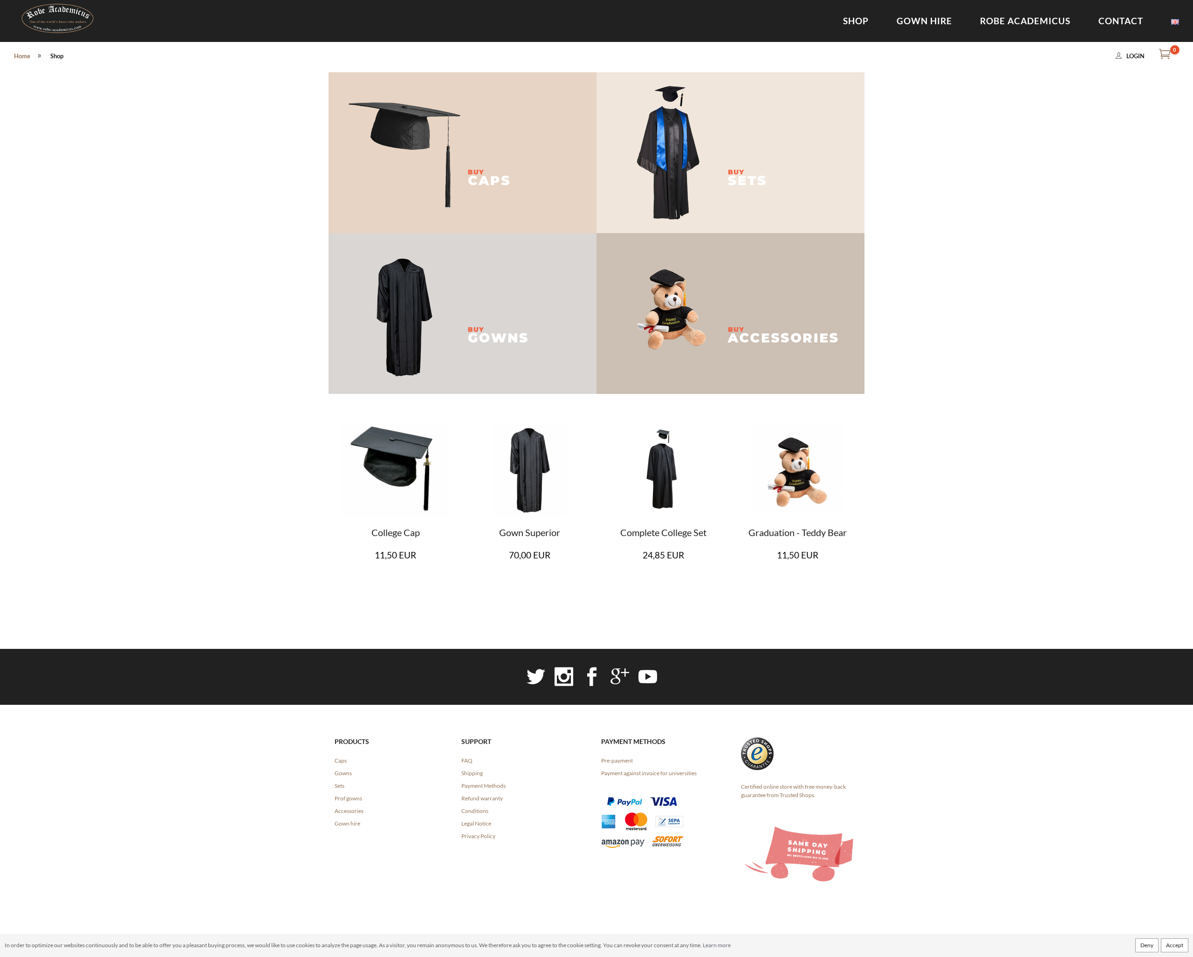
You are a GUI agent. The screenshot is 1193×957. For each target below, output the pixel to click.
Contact (1120, 20)
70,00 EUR (529, 555)
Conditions (474, 810)
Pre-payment (617, 760)
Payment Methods (483, 785)
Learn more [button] (717, 945)
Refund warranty (482, 798)
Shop (856, 20)
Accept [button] (1174, 945)
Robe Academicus (1025, 20)
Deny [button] (1146, 945)
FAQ (467, 760)
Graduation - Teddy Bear (797, 532)
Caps (341, 760)
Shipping (472, 773)
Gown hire (924, 20)
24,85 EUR (663, 555)
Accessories (349, 810)
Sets (339, 785)
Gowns (343, 773)
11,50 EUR (395, 555)
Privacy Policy (478, 836)
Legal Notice (476, 823)
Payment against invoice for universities (649, 773)
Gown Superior (529, 532)
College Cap (395, 532)
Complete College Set (663, 532)
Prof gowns (348, 798)
